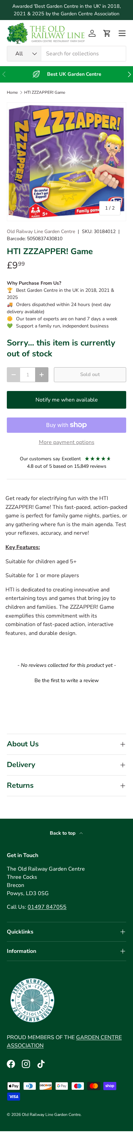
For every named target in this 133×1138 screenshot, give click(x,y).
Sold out (90, 374)
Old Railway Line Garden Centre (41, 231)
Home (12, 92)
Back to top (63, 833)
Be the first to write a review (66, 680)
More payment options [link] (66, 442)
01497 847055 (47, 907)
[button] (107, 33)
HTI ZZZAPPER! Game (44, 92)
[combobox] (66, 53)
